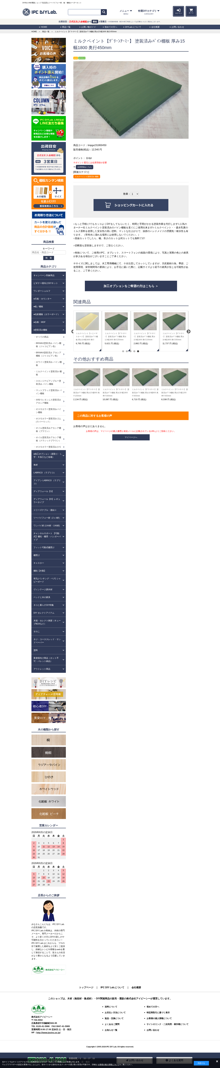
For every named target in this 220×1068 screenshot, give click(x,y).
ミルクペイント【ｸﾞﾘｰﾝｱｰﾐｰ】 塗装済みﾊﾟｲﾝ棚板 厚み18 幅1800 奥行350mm (173, 336)
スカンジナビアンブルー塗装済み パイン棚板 (48, 382)
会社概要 (136, 987)
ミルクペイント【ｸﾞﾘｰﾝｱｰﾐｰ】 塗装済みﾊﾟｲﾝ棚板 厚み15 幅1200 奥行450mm (174, 392)
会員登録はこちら (84, 167)
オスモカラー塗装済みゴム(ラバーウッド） (48, 420)
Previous (72, 330)
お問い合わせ (153, 1030)
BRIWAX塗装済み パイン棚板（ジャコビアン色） (48, 344)
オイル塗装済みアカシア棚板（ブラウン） (48, 429)
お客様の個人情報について (108, 1065)
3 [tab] (130, 351)
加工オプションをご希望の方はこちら (129, 286)
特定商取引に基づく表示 (158, 1012)
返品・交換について (114, 1018)
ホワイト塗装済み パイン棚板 (49, 363)
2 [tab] (126, 351)
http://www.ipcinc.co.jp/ (48, 1032)
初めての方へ (153, 1006)
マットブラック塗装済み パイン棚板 (49, 392)
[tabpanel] (87, 331)
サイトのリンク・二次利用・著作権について (168, 1024)
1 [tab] (123, 351)
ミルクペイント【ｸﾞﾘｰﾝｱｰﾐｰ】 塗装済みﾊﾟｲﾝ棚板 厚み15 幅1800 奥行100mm (144, 336)
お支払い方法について (115, 1012)
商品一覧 (45, 32)
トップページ (86, 987)
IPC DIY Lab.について (112, 987)
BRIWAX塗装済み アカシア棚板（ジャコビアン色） (48, 354)
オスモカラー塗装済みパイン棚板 (48, 410)
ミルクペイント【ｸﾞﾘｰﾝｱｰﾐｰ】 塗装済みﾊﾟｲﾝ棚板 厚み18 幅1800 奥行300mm (116, 392)
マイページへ (131, 437)
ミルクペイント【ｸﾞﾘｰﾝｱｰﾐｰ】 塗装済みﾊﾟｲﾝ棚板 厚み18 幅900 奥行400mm (145, 392)
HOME (34, 32)
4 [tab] (134, 351)
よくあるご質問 (112, 1024)
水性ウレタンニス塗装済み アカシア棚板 (48, 401)
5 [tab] (138, 351)
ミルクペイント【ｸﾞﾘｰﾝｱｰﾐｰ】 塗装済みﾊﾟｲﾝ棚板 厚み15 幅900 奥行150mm (86, 392)
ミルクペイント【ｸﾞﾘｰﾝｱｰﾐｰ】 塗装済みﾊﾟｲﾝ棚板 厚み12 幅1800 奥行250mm (115, 336)
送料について (111, 1006)
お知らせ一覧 (111, 1030)
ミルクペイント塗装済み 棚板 (87, 177)
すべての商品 (42, 337)
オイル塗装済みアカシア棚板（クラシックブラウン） (48, 439)
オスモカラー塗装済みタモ (48, 447)
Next (187, 330)
